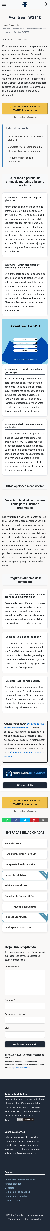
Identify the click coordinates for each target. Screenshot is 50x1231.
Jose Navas (9, 25)
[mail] (43, 820)
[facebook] (15, 820)
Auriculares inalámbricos (13, 29)
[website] (17, 25)
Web (7, 1028)
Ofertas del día (25, 785)
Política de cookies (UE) (17, 1191)
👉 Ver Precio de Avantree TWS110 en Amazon (25, 108)
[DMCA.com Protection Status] (25, 1120)
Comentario (12, 966)
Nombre (10, 1000)
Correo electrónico (15, 1014)
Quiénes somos (13, 1200)
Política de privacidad (16, 1196)
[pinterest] (34, 820)
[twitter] (24, 820)
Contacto (9, 1187)
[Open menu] (4, 4)
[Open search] (46, 4)
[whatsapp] (6, 820)
